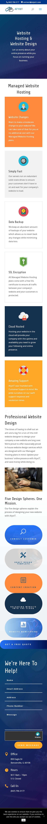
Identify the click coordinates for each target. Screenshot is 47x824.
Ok (23, 820)
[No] (44, 816)
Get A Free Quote (18, 644)
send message (28, 745)
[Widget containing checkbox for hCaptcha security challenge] (23, 736)
